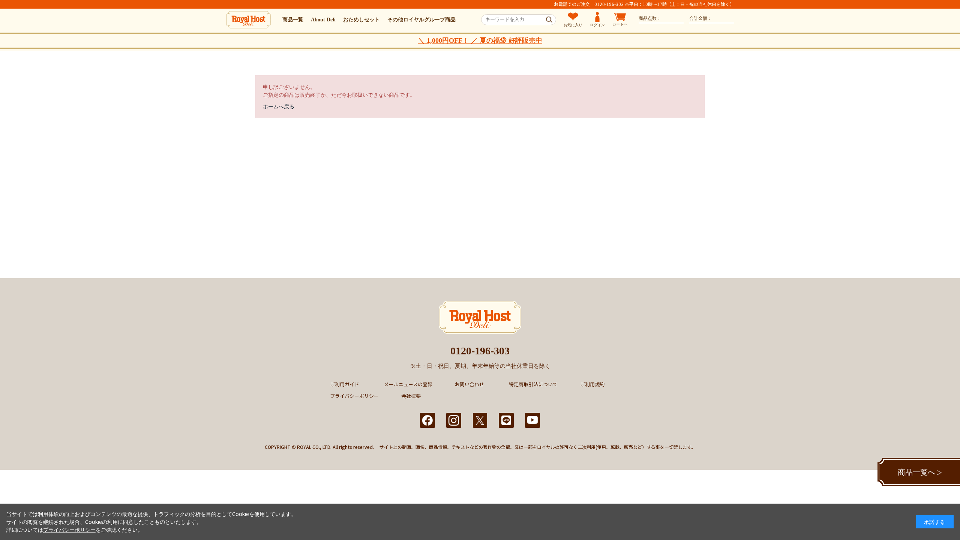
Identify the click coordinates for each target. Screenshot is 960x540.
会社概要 (411, 395)
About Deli (323, 19)
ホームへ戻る (278, 106)
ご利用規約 (592, 384)
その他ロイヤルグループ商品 (421, 19)
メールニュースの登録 (408, 384)
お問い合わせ (469, 384)
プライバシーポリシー (354, 395)
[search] (549, 20)
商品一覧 (292, 19)
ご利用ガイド (344, 384)
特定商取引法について (533, 384)
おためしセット (361, 19)
